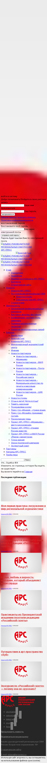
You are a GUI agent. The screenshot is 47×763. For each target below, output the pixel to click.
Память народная (20, 404)
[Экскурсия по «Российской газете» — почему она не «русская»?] (21, 680)
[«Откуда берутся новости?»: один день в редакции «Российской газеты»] (21, 534)
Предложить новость (12, 731)
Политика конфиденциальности (17, 220)
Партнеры (11, 448)
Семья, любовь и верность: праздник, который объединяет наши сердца (21, 580)
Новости (10, 287)
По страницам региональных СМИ (28, 293)
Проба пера (17, 335)
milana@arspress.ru (17, 754)
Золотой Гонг (17, 338)
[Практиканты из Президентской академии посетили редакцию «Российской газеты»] (21, 609)
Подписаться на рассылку (14, 736)
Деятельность (13, 305)
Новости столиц (24, 296)
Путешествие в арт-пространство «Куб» (22, 653)
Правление (16, 275)
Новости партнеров (21, 353)
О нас (8, 269)
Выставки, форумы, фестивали (26, 314)
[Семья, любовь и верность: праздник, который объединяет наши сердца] (21, 572)
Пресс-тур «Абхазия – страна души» (28, 410)
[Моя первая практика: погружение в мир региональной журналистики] (21, 500)
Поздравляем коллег (21, 407)
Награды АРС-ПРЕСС (16, 451)
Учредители (17, 272)
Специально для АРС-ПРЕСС (30, 299)
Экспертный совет (20, 445)
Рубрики (10, 332)
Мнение (15, 350)
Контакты (16, 281)
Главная (28, 471)
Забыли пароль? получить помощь (18, 217)
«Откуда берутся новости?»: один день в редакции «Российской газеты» (22, 543)
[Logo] (23, 259)
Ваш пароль (30, 211)
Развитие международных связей (27, 329)
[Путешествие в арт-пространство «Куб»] (21, 646)
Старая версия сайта (21, 284)
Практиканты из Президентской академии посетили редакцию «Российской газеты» (21, 617)
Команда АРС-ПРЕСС (21, 341)
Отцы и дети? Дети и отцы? (24, 401)
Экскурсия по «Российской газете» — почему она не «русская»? (22, 687)
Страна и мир (17, 302)
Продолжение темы (21, 419)
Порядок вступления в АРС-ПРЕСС (28, 278)
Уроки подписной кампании (25, 442)
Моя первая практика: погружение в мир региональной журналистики (23, 507)
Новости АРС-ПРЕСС (21, 290)
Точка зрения (17, 439)
